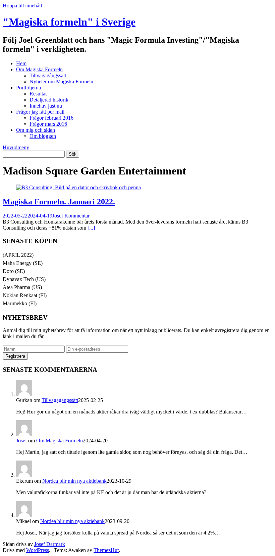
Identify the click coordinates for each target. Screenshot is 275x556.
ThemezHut (106, 550)
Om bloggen (43, 136)
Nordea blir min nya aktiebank (74, 481)
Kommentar (77, 216)
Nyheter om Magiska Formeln (61, 81)
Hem (21, 63)
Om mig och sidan (35, 130)
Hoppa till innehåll (22, 5)
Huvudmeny (16, 147)
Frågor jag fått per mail (40, 112)
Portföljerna (28, 87)
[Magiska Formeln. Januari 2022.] (78, 187)
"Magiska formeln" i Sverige (69, 22)
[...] (91, 228)
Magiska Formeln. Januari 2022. (59, 201)
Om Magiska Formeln (39, 69)
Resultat (38, 93)
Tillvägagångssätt (48, 75)
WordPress (37, 550)
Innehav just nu (46, 106)
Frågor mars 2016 (48, 124)
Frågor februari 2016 (51, 118)
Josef (57, 216)
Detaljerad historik (49, 100)
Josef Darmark (49, 544)
